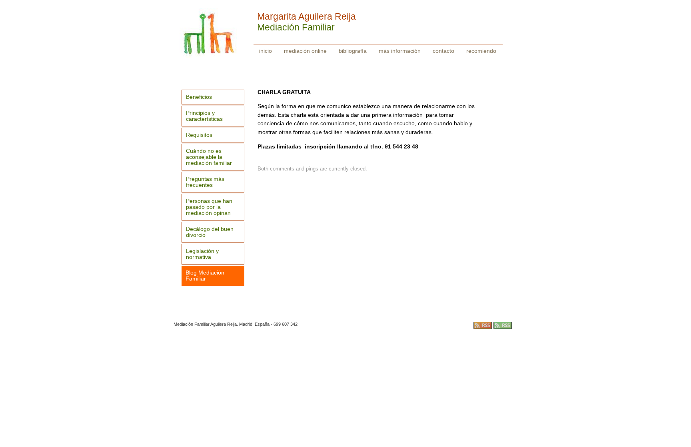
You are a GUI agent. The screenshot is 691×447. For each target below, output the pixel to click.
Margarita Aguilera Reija (306, 16)
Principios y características (204, 116)
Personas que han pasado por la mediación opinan (209, 207)
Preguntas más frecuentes (205, 182)
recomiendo (481, 51)
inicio (265, 51)
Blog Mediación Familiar (205, 276)
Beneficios (199, 97)
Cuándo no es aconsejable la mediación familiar (209, 157)
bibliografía (353, 51)
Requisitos (199, 135)
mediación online (305, 51)
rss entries (482, 325)
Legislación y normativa (202, 254)
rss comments (502, 325)
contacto (443, 51)
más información (400, 51)
